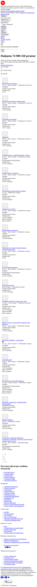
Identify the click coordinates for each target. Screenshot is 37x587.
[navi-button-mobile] (2, 41)
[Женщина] (5, 80)
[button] (3, 36)
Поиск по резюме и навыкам (9, 46)
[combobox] (9, 48)
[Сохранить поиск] (2, 50)
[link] (4, 32)
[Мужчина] (5, 134)
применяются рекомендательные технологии (16, 568)
